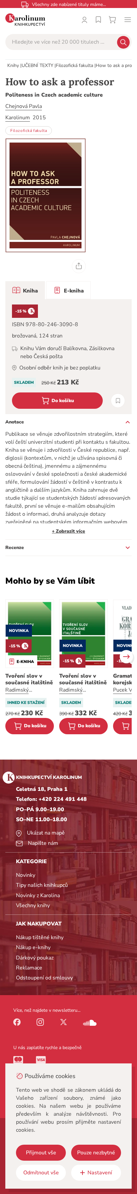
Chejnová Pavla (23, 106)
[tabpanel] (68, 356)
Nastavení (99, 1172)
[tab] (25, 290)
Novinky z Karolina (38, 895)
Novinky (25, 875)
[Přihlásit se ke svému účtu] (84, 19)
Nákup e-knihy (33, 947)
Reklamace (29, 967)
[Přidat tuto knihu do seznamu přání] (118, 400)
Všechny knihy (33, 905)
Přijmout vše (41, 1152)
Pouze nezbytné (96, 1152)
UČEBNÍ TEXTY (37, 65)
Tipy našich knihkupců (42, 885)
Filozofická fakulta (74, 65)
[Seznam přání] (98, 19)
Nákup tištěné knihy (40, 937)
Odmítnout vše (41, 1172)
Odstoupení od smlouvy (44, 977)
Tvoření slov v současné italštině (29, 679)
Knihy (13, 65)
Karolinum (17, 117)
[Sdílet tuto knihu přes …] (79, 266)
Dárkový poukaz (35, 957)
